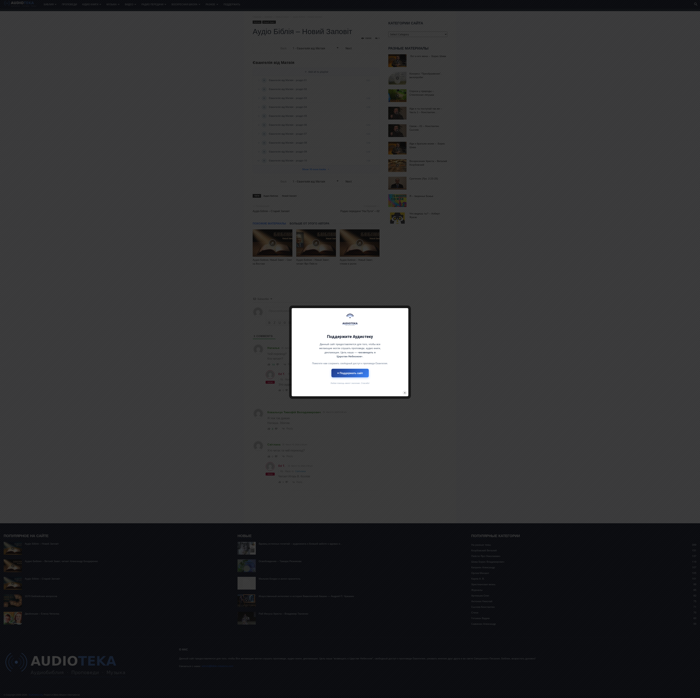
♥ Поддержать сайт (350, 373)
